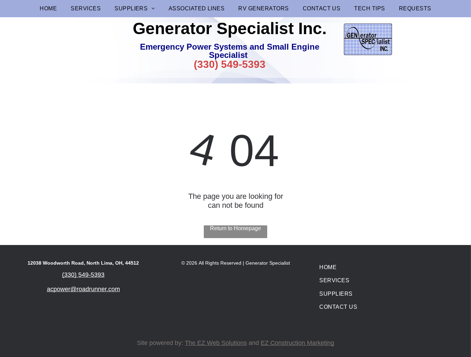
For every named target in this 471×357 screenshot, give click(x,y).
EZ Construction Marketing (297, 342)
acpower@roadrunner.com (83, 289)
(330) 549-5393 (229, 64)
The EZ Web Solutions (216, 342)
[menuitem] (48, 8)
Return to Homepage (235, 228)
